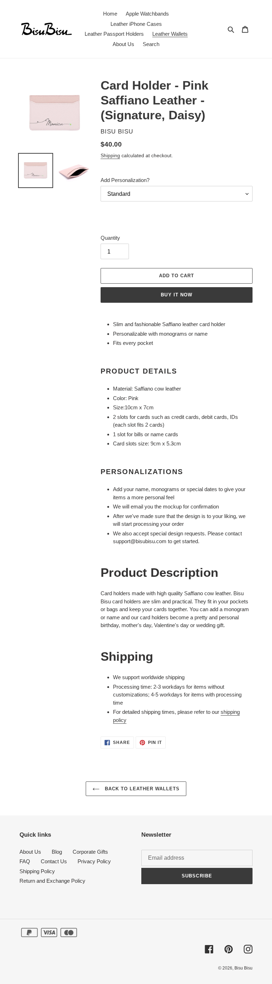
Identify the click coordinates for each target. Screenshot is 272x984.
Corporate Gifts (90, 852)
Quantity (110, 238)
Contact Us (54, 861)
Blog (57, 852)
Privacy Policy (94, 861)
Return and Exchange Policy (52, 881)
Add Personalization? (125, 180)
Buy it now (176, 294)
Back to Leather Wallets (141, 788)
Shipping (110, 155)
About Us (30, 852)
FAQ (24, 861)
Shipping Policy (37, 871)
